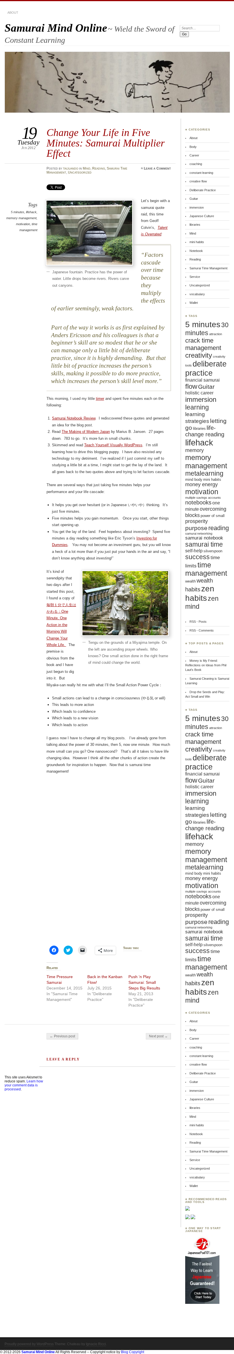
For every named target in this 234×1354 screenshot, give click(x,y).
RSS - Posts (198, 621)
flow (191, 386)
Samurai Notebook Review (73, 418)
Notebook (196, 251)
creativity (198, 355)
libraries (194, 224)
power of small (213, 516)
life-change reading (204, 431)
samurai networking (198, 533)
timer (100, 398)
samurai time (204, 544)
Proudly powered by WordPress (29, 1344)
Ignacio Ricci (96, 1344)
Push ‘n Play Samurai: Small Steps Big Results (144, 982)
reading (218, 528)
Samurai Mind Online (56, 28)
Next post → (158, 1036)
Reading (98, 168)
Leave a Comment (157, 168)
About (12, 12)
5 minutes (17, 212)
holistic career (199, 392)
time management (206, 569)
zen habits (199, 593)
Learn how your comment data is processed (24, 1085)
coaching (195, 164)
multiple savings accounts (203, 497)
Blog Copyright (132, 1352)
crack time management (203, 344)
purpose (196, 528)
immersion (196, 207)
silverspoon (212, 551)
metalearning (204, 473)
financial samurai (202, 380)
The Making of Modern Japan (86, 431)
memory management (21, 218)
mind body (193, 479)
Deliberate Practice (202, 190)
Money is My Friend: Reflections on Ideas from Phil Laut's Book (205, 665)
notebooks (198, 502)
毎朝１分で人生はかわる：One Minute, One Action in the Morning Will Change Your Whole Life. (61, 625)
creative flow (198, 181)
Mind (86, 168)
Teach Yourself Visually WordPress (113, 445)
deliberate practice (206, 368)
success (197, 557)
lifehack (31, 212)
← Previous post (62, 1036)
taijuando (70, 168)
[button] (89, 232)
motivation (23, 224)
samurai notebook (204, 538)
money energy (201, 484)
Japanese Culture (201, 216)
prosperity (196, 521)
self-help (194, 550)
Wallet (193, 302)
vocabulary (197, 294)
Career (194, 155)
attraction (215, 334)
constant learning (201, 172)
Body (193, 146)
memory (194, 450)
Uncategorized (80, 172)
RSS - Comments (201, 630)
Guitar (193, 198)
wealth (190, 581)
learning (197, 407)
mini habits (196, 242)
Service (194, 276)
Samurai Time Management (208, 268)
